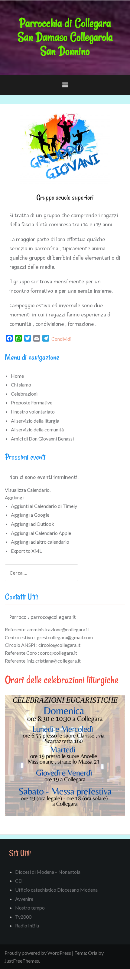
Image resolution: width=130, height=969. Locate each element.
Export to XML (26, 551)
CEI (19, 880)
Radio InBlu (27, 925)
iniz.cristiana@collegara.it (54, 660)
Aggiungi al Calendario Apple (41, 533)
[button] (14, 497)
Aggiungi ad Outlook (32, 524)
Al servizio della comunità (37, 429)
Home (17, 376)
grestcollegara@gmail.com (65, 637)
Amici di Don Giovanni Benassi (42, 438)
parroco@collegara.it (53, 617)
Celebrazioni (24, 394)
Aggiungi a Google (30, 515)
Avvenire (24, 899)
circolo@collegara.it (59, 645)
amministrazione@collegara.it (58, 629)
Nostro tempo (30, 907)
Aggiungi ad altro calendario (40, 542)
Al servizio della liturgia (35, 421)
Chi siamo (21, 384)
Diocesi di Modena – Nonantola (47, 872)
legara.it (68, 653)
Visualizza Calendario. (27, 490)
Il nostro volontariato (33, 411)
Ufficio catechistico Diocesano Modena (56, 890)
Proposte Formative (31, 402)
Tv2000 (23, 917)
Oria (92, 953)
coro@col (50, 653)
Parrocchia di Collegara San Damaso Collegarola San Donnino (65, 37)
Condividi (61, 339)
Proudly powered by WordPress (38, 953)
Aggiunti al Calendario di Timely (44, 506)
